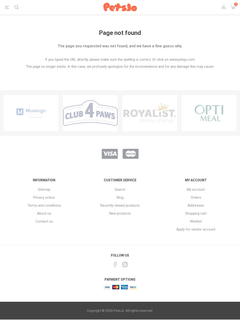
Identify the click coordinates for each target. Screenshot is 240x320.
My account (196, 189)
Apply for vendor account (195, 229)
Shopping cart (195, 213)
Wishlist (196, 221)
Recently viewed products (120, 205)
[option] (31, 113)
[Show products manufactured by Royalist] (149, 113)
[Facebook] (115, 264)
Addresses (196, 205)
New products (120, 213)
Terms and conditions (44, 205)
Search (120, 189)
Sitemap (44, 189)
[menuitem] (44, 189)
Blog (120, 197)
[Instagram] (125, 264)
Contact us (44, 221)
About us (44, 213)
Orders (196, 197)
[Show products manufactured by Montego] (31, 113)
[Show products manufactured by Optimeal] (209, 113)
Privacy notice (44, 197)
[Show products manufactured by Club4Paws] (90, 113)
